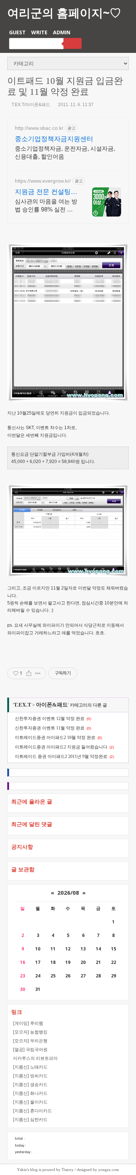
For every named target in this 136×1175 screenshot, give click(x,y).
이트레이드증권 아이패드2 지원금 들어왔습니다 (61, 747)
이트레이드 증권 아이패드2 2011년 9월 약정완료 (61, 756)
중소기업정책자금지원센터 (54, 139)
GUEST (17, 32)
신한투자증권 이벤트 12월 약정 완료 (50, 718)
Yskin (22, 1169)
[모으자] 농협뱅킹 (30, 1032)
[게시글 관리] (37, 673)
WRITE (39, 32)
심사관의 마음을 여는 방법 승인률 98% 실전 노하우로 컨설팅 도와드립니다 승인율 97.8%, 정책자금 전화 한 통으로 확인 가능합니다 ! (46, 206)
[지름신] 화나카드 (30, 1093)
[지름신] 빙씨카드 (30, 1076)
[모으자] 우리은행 (30, 1041)
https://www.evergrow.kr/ (43, 181)
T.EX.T (22, 705)
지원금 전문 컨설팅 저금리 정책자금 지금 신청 (46, 192)
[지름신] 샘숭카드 (30, 1084)
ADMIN (61, 32)
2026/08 (68, 892)
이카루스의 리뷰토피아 (35, 1058)
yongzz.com (108, 1169)
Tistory (68, 1169)
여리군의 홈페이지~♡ (64, 12)
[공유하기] (28, 673)
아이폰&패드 (52, 705)
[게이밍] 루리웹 (28, 1023)
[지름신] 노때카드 (30, 1067)
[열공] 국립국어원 (30, 1049)
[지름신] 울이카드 (30, 1102)
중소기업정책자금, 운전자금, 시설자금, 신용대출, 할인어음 (65, 152)
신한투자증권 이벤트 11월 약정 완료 (50, 728)
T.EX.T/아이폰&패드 (31, 104)
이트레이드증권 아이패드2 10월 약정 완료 (55, 737)
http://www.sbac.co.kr (39, 128)
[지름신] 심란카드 (30, 1119)
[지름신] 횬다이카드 (32, 1111)
